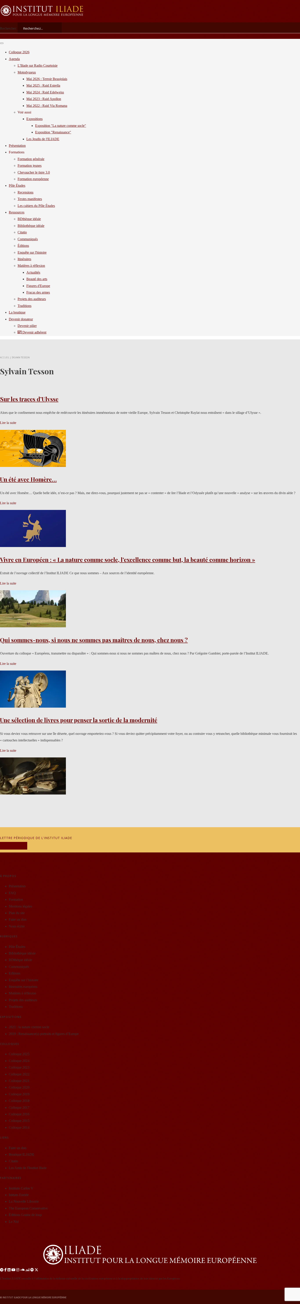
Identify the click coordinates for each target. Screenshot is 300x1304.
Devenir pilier (27, 326)
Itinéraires (24, 259)
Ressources (16, 212)
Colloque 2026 (19, 52)
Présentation (17, 145)
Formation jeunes (30, 165)
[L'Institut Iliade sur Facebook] (5, 1270)
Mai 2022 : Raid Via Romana (46, 106)
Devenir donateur (21, 319)
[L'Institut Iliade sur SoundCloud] (22, 1270)
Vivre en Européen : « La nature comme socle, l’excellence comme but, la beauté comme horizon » (127, 559)
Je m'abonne (14, 846)
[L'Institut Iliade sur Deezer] (27, 1270)
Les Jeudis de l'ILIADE (42, 139)
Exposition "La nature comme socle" (60, 125)
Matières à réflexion (31, 265)
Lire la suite (8, 423)
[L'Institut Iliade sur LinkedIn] (9, 1270)
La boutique (17, 312)
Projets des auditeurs (32, 299)
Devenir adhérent (34, 332)
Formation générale (31, 159)
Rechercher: (8, 28)
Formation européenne (33, 179)
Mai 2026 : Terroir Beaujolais (46, 79)
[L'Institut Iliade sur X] (36, 1270)
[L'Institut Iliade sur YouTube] (13, 1270)
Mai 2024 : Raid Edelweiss (45, 92)
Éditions (23, 246)
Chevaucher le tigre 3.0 (34, 172)
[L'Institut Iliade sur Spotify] (32, 1270)
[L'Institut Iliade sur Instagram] (17, 1270)
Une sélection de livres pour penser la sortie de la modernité (78, 720)
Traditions (24, 306)
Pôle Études (17, 185)
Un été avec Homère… (28, 479)
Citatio (22, 232)
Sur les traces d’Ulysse (29, 399)
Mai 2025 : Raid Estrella (43, 85)
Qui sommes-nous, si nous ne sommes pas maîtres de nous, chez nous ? (94, 640)
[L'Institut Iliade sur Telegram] (2, 1270)
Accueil (4, 357)
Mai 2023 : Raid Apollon (43, 99)
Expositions (34, 119)
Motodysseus (27, 72)
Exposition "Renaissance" (53, 132)
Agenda (14, 59)
